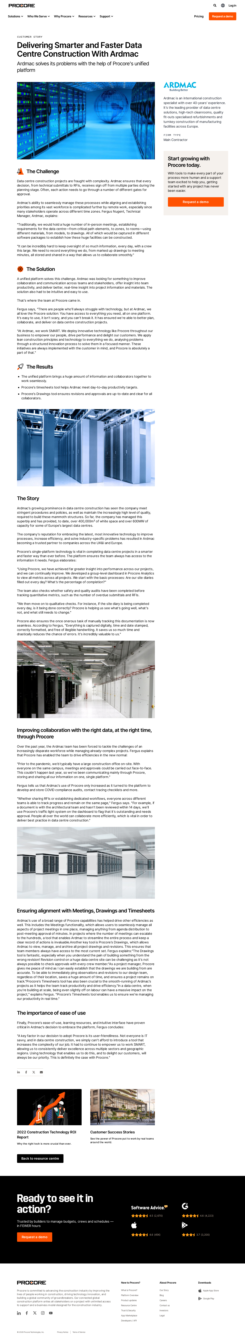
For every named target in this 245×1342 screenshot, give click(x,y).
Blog (162, 1295)
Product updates (129, 1300)
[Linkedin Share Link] (18, 1072)
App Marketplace (129, 1315)
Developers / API (129, 1320)
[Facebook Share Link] (26, 1072)
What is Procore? (129, 1290)
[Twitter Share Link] (34, 1072)
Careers (163, 1300)
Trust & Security (128, 1310)
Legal (162, 1315)
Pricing (198, 16)
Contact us (165, 1305)
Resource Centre (129, 1305)
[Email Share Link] (41, 1072)
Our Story (164, 1290)
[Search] (215, 5)
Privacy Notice (62, 1332)
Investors (164, 1310)
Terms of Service (79, 1332)
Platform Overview (129, 1295)
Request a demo (222, 16)
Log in (232, 5)
